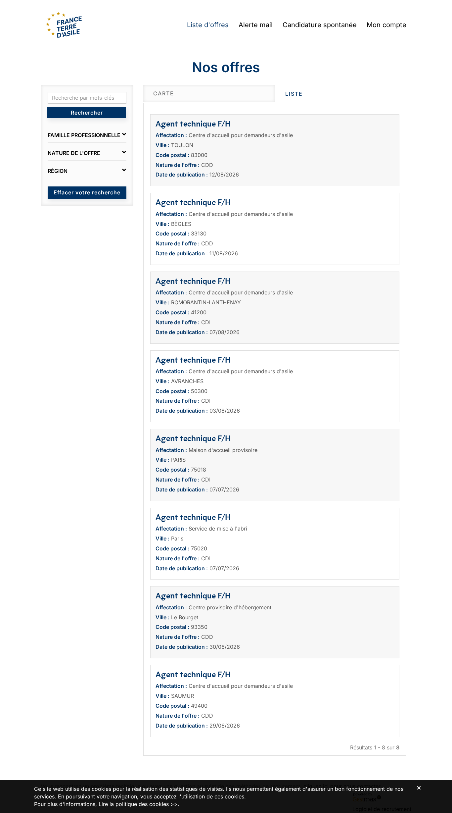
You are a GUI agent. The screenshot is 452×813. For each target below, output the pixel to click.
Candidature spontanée (320, 25)
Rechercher (87, 112)
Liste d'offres (208, 25)
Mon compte (386, 25)
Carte (163, 93)
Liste (294, 93)
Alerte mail (256, 25)
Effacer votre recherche (87, 192)
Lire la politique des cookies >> (138, 804)
